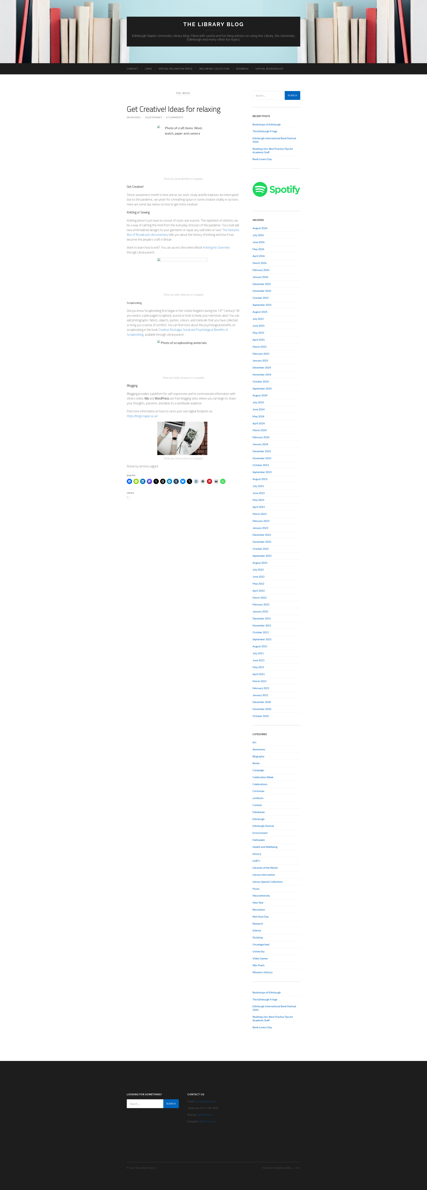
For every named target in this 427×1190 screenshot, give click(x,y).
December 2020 (262, 701)
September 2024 (262, 388)
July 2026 (258, 235)
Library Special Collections (268, 881)
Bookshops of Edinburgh (267, 124)
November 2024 (262, 374)
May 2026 (258, 249)
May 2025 (258, 332)
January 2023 (260, 527)
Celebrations (260, 784)
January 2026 (260, 276)
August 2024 (260, 395)
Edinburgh (259, 819)
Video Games (260, 958)
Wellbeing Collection (214, 68)
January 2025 (260, 360)
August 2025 (260, 311)
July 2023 (258, 486)
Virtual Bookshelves (269, 68)
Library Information (264, 874)
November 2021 (262, 625)
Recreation (259, 909)
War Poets (259, 965)
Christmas (258, 790)
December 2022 (262, 534)
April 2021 (259, 674)
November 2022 (262, 541)
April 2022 (259, 590)
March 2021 (260, 681)
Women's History (263, 972)
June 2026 (259, 242)
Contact (132, 68)
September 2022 (262, 555)
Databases (259, 812)
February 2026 (261, 269)
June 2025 (259, 325)
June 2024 (259, 409)
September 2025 (262, 304)
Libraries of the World (265, 867)
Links (148, 68)
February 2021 (261, 688)
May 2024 (258, 416)
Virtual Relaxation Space (176, 68)
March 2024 (260, 430)
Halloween (259, 839)
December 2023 (262, 451)
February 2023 (261, 520)
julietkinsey (153, 117)
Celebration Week (263, 777)
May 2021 (258, 667)
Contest (257, 805)
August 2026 (260, 228)
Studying (258, 937)
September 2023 (262, 472)
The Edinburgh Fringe (265, 131)
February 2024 (261, 437)
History (257, 853)
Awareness (259, 749)
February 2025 (261, 353)
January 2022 (260, 611)
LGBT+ (256, 860)
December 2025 (262, 283)
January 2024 (260, 444)
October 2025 (261, 297)
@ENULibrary (204, 1115)
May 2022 (258, 583)
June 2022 (259, 576)
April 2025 (259, 339)
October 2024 (261, 381)
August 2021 (260, 646)
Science (257, 930)
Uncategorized (261, 944)
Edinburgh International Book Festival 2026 (274, 140)
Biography (258, 756)
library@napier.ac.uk (206, 1101)
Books (256, 763)
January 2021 (260, 695)
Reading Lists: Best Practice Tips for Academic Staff (273, 150)
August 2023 (260, 479)
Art (254, 742)
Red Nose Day (261, 916)
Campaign (258, 770)
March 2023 (260, 513)
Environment (260, 832)
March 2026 (260, 262)
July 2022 (258, 569)
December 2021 (262, 618)
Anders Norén (282, 1168)
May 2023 (258, 499)
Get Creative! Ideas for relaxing (174, 109)
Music (256, 888)
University (259, 951)
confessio (258, 798)
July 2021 (258, 653)
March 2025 (260, 346)
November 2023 (262, 458)
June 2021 (259, 660)
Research (258, 923)
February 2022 (261, 604)
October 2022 (261, 548)
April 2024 (259, 423)
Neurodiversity (261, 895)
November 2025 (262, 290)
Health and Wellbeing (265, 846)
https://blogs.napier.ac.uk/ (142, 416)
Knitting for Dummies (216, 247)
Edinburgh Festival (263, 825)
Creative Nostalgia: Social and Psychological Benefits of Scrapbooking (177, 332)
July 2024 (258, 402)
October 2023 (261, 465)
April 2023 (259, 506)
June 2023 (259, 493)
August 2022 (260, 562)
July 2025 (258, 318)
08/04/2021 (134, 117)
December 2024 (262, 367)
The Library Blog (213, 24)
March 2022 (260, 597)
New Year (258, 902)
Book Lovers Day (262, 159)
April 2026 (259, 255)
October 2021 (261, 632)
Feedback (242, 68)
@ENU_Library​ (208, 1121)
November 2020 (262, 708)
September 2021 (262, 639)
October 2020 (261, 715)
